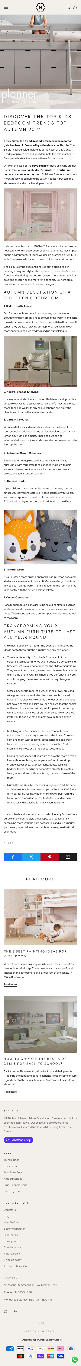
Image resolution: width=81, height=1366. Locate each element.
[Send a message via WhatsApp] (74, 1359)
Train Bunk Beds (13, 1172)
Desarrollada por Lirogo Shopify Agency (42, 1339)
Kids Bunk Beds (13, 1178)
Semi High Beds (13, 1191)
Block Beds (10, 1166)
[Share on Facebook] (13, 857)
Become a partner (14, 1228)
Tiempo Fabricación (15, 1266)
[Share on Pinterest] (50, 857)
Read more (10, 984)
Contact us (10, 1209)
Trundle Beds (11, 1160)
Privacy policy (12, 1241)
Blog (6, 1216)
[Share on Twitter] (31, 857)
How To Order (12, 1222)
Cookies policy (12, 1247)
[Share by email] (68, 857)
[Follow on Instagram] (6, 1311)
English (38, 1323)
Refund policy (12, 1253)
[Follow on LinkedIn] (15, 1311)
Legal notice (11, 1235)
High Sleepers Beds (15, 1185)
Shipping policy (12, 1259)
